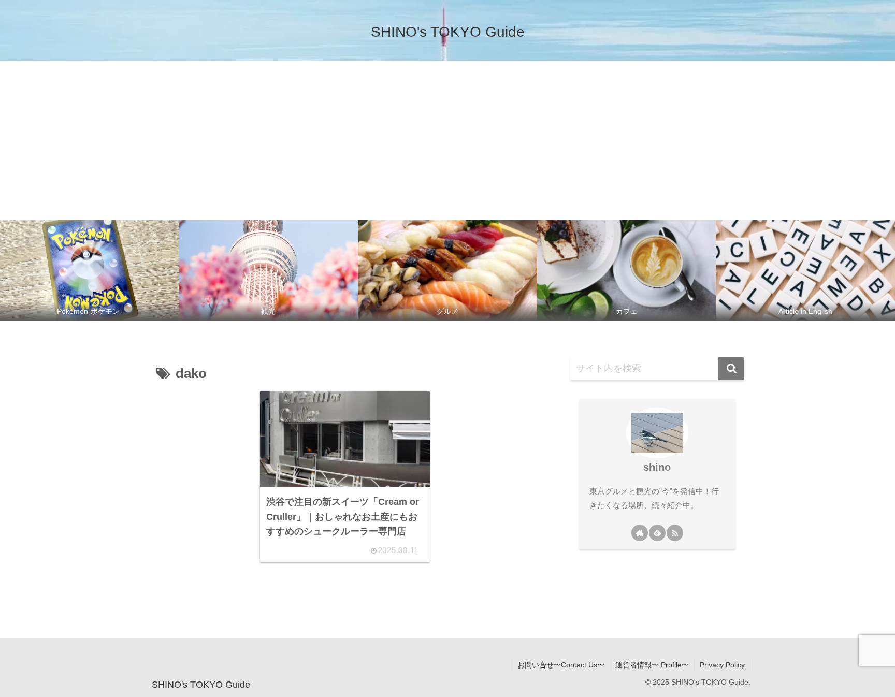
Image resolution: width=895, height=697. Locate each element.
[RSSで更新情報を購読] (675, 533)
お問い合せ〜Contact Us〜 (560, 665)
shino (657, 467)
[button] (731, 368)
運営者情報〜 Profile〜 (652, 665)
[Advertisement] (447, 138)
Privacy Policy (722, 665)
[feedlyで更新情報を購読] (657, 533)
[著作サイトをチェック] (639, 533)
